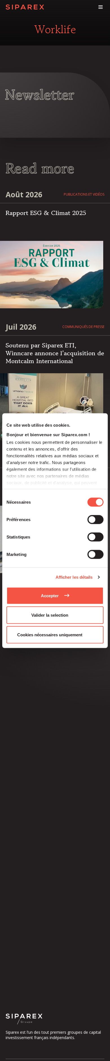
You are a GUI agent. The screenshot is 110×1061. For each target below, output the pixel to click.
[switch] (95, 519)
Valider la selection (49, 615)
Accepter (50, 595)
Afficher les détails (74, 577)
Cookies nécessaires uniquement (49, 634)
